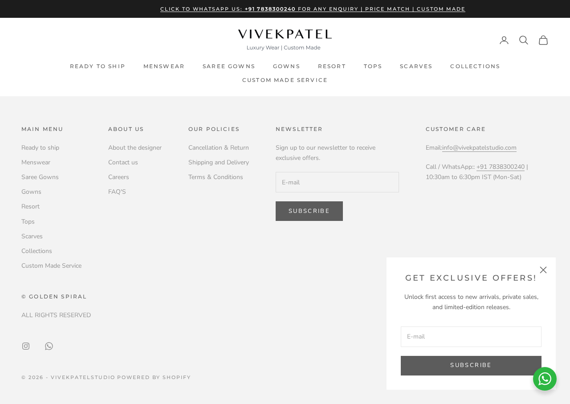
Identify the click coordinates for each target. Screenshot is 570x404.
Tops (373, 66)
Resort (332, 66)
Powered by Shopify (154, 377)
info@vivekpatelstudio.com (479, 147)
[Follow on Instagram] (25, 346)
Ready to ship (98, 66)
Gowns (286, 66)
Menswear (164, 66)
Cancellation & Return (218, 147)
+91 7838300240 (500, 167)
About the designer (135, 147)
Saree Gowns (229, 66)
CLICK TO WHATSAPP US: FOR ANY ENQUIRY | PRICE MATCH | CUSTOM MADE (312, 9)
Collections (475, 66)
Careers (118, 177)
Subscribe (471, 365)
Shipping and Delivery (218, 162)
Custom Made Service (285, 80)
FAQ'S (117, 192)
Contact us (123, 162)
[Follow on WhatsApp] (49, 346)
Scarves (416, 66)
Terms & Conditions (215, 177)
